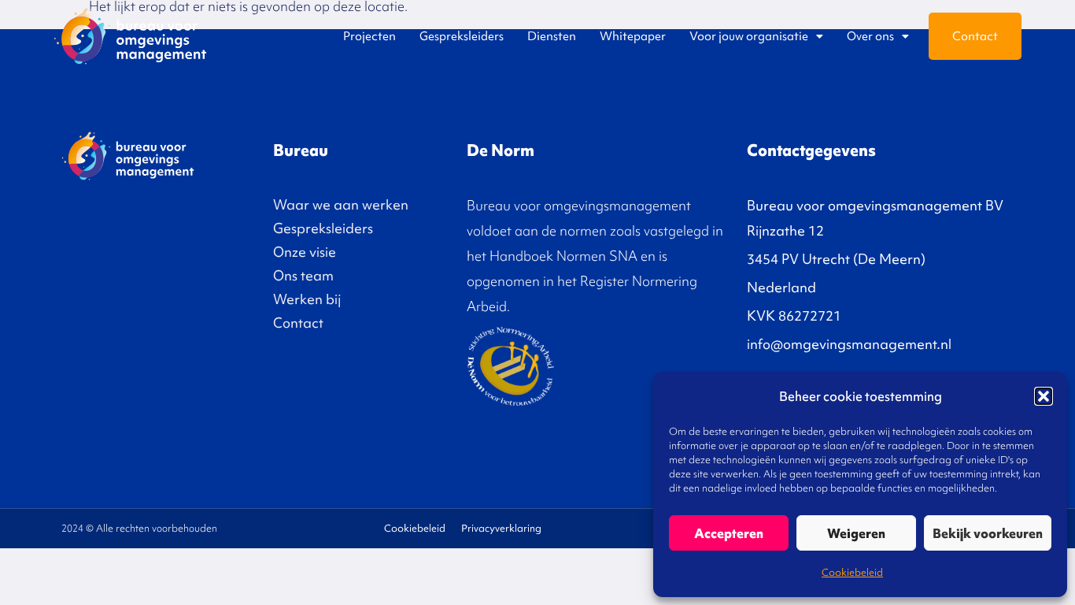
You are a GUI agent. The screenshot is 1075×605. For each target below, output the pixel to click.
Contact (975, 36)
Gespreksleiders (461, 36)
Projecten (369, 36)
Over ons (870, 36)
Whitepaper (633, 36)
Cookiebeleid (852, 572)
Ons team (303, 275)
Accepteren (728, 533)
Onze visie (304, 252)
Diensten (551, 36)
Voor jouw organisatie (748, 36)
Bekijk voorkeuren (988, 533)
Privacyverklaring (501, 528)
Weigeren (856, 533)
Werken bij (307, 299)
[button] (1043, 396)
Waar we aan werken (340, 204)
